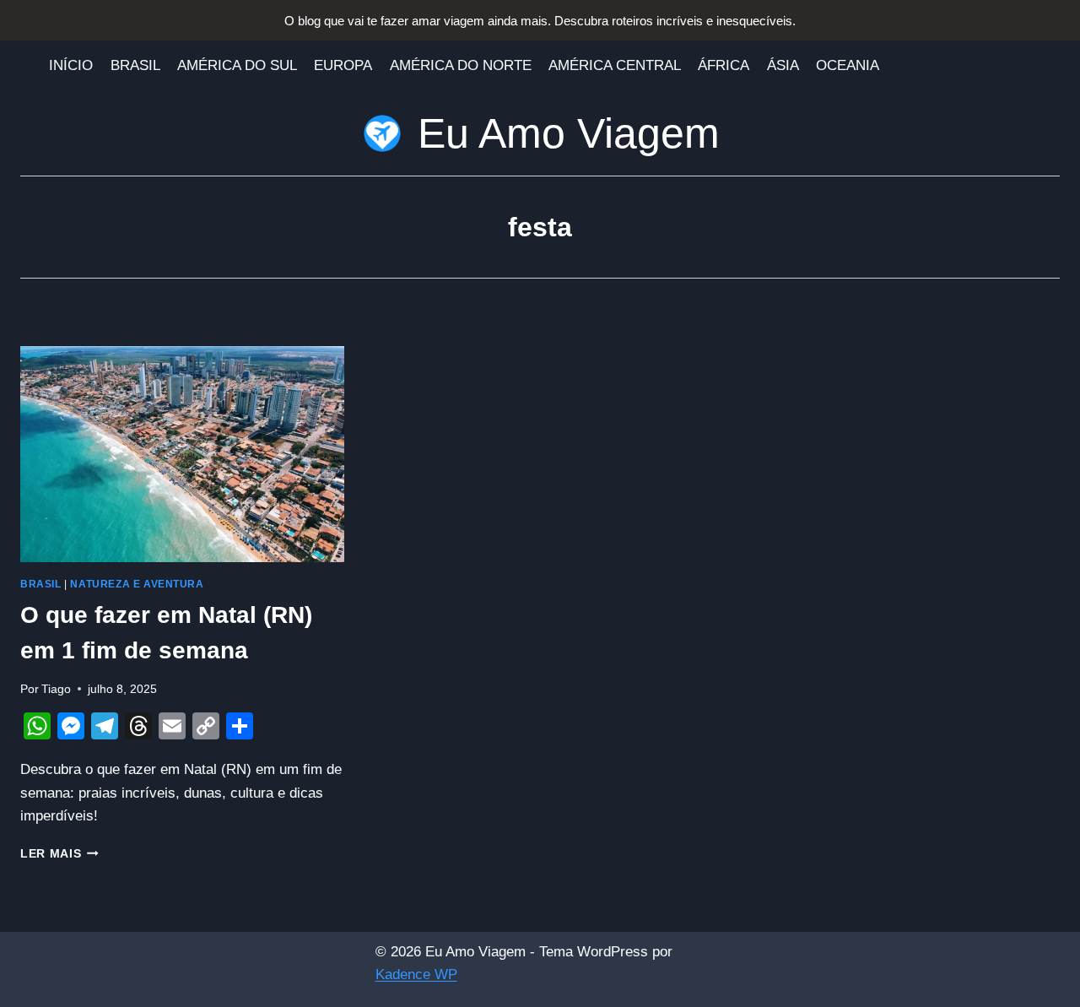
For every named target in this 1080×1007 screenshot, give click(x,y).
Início (71, 65)
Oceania (847, 65)
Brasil (135, 65)
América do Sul (237, 65)
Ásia (783, 65)
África (723, 65)
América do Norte (461, 65)
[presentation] (182, 454)
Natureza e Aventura (136, 584)
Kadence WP (416, 974)
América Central (614, 65)
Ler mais (59, 853)
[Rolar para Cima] (1039, 983)
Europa (343, 65)
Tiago (56, 689)
